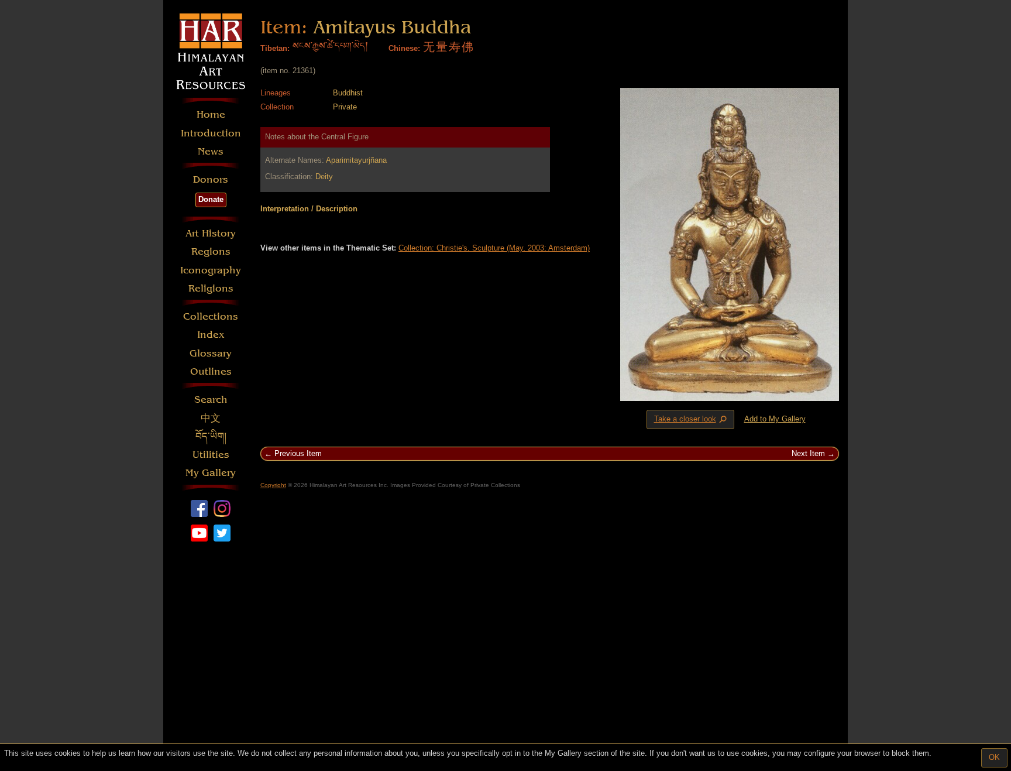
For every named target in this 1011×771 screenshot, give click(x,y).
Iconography (210, 270)
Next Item (808, 453)
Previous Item (298, 453)
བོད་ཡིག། (210, 436)
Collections (210, 316)
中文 (211, 418)
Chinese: (404, 48)
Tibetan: (275, 48)
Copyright (273, 485)
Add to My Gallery (775, 418)
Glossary (211, 353)
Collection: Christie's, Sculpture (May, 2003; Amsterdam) (494, 248)
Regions (211, 251)
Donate (210, 199)
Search (211, 399)
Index (211, 334)
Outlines (211, 371)
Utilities (210, 454)
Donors (210, 179)
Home (211, 114)
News (210, 151)
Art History (210, 233)
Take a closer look (691, 419)
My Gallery (210, 472)
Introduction (211, 133)
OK (994, 757)
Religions (210, 288)
